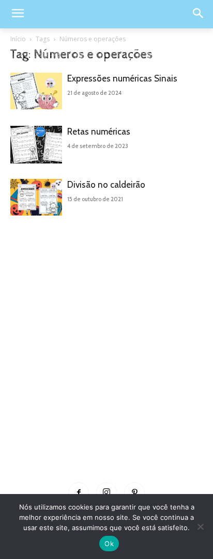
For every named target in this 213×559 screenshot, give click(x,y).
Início (18, 39)
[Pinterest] (134, 492)
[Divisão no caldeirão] (36, 197)
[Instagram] (106, 492)
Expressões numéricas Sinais (122, 78)
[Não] (200, 526)
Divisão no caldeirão (106, 184)
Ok (109, 543)
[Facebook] (78, 492)
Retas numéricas (98, 131)
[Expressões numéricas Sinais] (36, 91)
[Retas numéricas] (36, 144)
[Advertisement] (106, 362)
